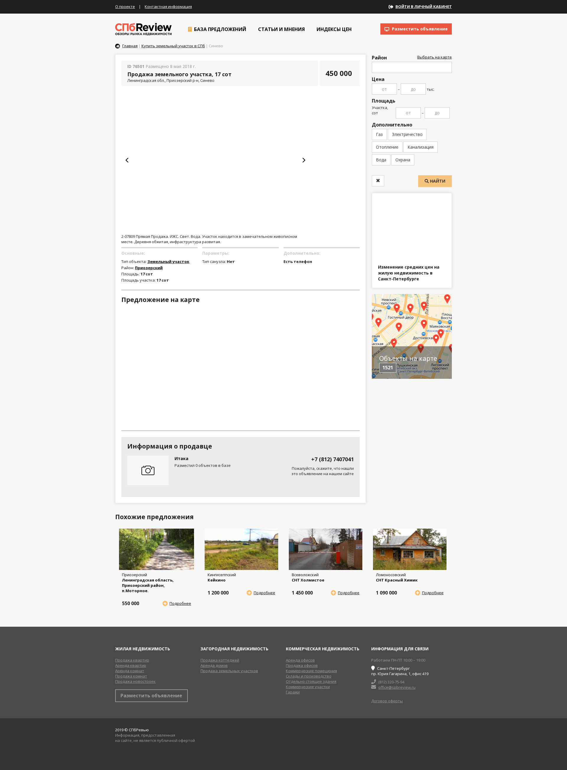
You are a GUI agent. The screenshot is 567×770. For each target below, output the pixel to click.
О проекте (125, 6)
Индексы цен (333, 29)
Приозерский (149, 267)
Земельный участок (168, 261)
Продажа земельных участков (229, 670)
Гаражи (293, 692)
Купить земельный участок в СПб (173, 45)
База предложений (219, 29)
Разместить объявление (419, 29)
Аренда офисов (300, 660)
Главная (130, 45)
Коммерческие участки (308, 686)
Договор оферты (387, 701)
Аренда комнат (129, 670)
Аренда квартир (130, 665)
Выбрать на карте (434, 57)
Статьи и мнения (281, 29)
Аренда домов (214, 665)
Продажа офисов (302, 665)
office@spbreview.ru (397, 687)
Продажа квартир (132, 660)
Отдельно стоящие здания (311, 681)
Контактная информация (168, 6)
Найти (437, 181)
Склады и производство (308, 676)
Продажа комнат (131, 676)
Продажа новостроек (135, 681)
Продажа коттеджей (220, 660)
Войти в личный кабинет (423, 6)
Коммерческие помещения (311, 670)
